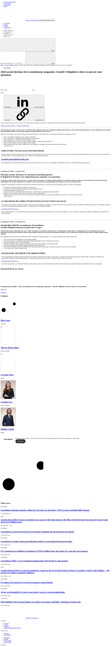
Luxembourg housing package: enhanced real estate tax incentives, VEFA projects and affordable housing (45, 510)
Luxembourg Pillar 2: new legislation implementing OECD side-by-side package (34, 561)
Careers (6, 24)
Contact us (6, 626)
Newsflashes (7, 68)
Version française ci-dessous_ (8, 125)
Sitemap (6, 639)
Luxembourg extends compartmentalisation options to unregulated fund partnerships (36, 541)
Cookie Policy (7, 642)
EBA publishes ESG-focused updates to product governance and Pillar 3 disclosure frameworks (41, 602)
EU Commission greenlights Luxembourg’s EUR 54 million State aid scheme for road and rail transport (44, 551)
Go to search (7, 3)
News (16, 65)
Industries (6, 33)
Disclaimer (7, 637)
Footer (5, 6)
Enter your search (5, 63)
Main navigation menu (10, 2)
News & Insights (8, 30)
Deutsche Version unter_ (23, 125)
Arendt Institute (7, 35)
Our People (7, 23)
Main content (7, 5)
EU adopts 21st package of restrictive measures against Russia (27, 582)
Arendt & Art (7, 27)
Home (2, 65)
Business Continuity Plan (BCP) (12, 628)
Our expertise (7, 32)
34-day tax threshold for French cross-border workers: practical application (33, 592)
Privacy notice (7, 640)
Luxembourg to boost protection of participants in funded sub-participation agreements (37, 532)
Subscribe (20, 441)
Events (5, 26)
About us (6, 36)
